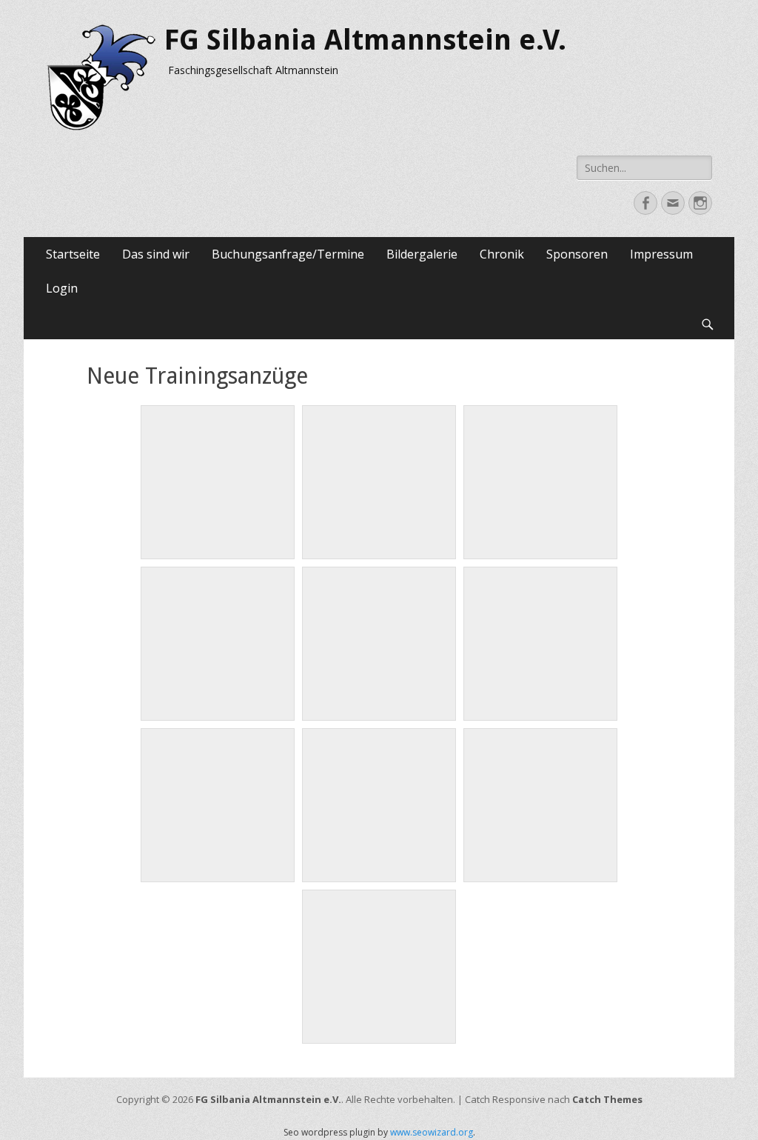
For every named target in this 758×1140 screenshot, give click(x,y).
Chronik (502, 254)
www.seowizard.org (431, 1132)
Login (62, 288)
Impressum (661, 254)
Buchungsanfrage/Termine (288, 254)
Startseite (73, 254)
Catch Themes (607, 1099)
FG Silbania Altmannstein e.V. (365, 40)
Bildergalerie (421, 254)
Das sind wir (156, 254)
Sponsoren (577, 254)
